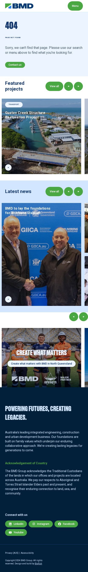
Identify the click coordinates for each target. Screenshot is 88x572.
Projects (64, 6)
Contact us (15, 64)
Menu (75, 5)
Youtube (18, 532)
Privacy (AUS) (12, 553)
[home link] (19, 6)
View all (54, 86)
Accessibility (27, 553)
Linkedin (18, 523)
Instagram (43, 523)
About (43, 6)
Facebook (69, 523)
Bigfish (38, 563)
